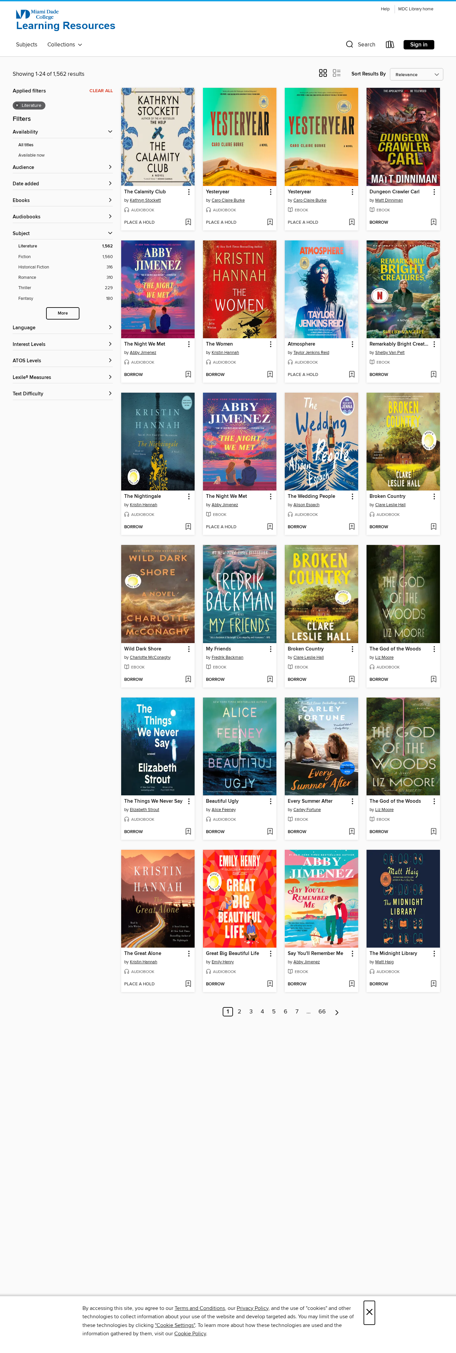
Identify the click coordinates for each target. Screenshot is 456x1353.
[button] (359, 45)
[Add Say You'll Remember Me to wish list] (352, 984)
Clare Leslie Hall (390, 505)
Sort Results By (369, 74)
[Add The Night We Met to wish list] (188, 375)
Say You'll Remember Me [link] (315, 954)
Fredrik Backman (227, 657)
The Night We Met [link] (144, 344)
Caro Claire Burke (228, 200)
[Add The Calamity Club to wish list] (188, 222)
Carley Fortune (307, 809)
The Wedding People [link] (311, 497)
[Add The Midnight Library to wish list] (433, 984)
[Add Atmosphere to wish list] (352, 375)
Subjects (26, 44)
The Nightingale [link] (142, 497)
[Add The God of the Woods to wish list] (433, 679)
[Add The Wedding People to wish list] (352, 527)
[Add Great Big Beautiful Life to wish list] (270, 984)
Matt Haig (384, 962)
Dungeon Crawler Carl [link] (395, 192)
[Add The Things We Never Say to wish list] (188, 832)
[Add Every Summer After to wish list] (352, 832)
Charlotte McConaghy (150, 657)
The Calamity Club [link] (145, 192)
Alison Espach (306, 505)
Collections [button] (62, 44)
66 (322, 1011)
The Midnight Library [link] (393, 954)
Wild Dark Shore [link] (142, 649)
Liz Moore (384, 657)
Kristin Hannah (225, 352)
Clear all (101, 91)
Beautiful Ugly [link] (222, 801)
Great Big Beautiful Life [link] (232, 954)
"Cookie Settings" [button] (175, 1325)
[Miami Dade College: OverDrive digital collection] (66, 21)
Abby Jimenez (143, 352)
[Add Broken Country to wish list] (433, 527)
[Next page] (337, 1012)
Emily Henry (223, 962)
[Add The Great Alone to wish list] (188, 984)
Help (385, 9)
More (63, 313)
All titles (25, 145)
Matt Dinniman (389, 200)
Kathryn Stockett (145, 200)
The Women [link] (219, 344)
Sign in (419, 44)
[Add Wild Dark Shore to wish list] (188, 679)
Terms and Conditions (200, 1308)
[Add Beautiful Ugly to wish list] (270, 832)
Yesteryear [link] (217, 192)
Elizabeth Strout (144, 809)
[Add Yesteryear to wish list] (270, 222)
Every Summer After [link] (310, 801)
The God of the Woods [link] (395, 649)
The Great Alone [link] (142, 954)
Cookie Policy (190, 1333)
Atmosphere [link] (301, 344)
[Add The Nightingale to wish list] (188, 527)
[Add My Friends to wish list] (270, 679)
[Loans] (390, 45)
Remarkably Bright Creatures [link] (400, 344)
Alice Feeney (224, 809)
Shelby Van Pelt (390, 352)
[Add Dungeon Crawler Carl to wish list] (433, 222)
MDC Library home (415, 9)
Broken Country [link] (388, 497)
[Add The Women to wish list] (270, 375)
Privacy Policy (252, 1308)
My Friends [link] (218, 649)
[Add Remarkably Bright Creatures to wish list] (433, 375)
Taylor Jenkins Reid (311, 352)
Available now (31, 155)
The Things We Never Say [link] (153, 801)
